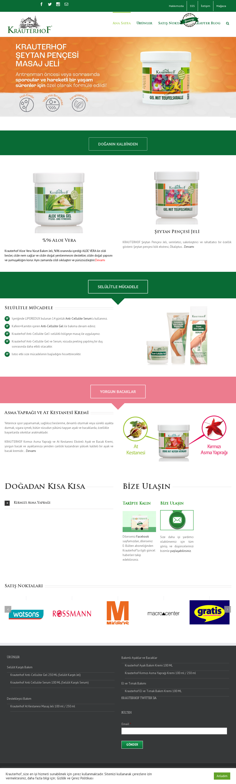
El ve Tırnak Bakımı (133, 683)
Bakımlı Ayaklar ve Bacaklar (139, 658)
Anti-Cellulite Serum (78, 319)
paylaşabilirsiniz (180, 551)
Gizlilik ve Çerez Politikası (75, 778)
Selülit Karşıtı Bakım (19, 667)
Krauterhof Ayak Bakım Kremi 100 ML (149, 665)
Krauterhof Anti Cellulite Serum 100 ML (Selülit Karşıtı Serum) (49, 682)
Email (126, 724)
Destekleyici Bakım (19, 699)
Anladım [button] (222, 776)
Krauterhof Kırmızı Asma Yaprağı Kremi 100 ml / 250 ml (160, 673)
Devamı (189, 247)
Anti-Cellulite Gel (52, 326)
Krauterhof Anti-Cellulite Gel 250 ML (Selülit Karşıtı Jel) (45, 675)
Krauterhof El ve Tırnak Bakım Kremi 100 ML (153, 691)
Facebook (142, 537)
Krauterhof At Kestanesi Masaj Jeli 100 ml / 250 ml (42, 706)
